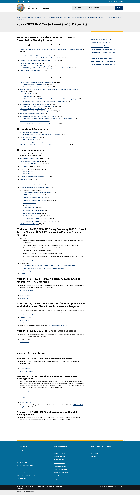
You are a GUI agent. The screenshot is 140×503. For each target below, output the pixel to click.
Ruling (37, 153)
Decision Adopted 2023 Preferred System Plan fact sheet (41, 57)
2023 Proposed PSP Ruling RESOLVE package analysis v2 (38, 106)
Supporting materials (29, 139)
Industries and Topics (28, 17)
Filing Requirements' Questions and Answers (32, 185)
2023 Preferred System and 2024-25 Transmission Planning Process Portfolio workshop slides (49, 265)
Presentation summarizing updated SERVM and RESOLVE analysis (38, 60)
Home (18, 17)
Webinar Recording (25, 295)
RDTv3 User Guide (24, 166)
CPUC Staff (26, 392)
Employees (20, 488)
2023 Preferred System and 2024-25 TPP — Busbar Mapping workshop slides (44, 101)
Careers (56, 479)
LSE (21, 70)
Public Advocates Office (60, 469)
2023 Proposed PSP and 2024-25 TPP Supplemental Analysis (36, 82)
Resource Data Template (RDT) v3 (29, 164)
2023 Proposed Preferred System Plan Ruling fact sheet (38, 111)
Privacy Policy (41, 486)
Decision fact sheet (28, 53)
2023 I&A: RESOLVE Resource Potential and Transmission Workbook (41, 134)
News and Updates (59, 459)
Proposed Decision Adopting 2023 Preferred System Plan (35, 56)
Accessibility (50, 486)
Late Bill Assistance (22, 459)
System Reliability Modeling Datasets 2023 (103, 49)
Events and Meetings (59, 463)
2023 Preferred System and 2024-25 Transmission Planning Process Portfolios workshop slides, (49, 99)
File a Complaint (21, 456)
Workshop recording (28, 96)
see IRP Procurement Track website (58, 325)
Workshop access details (26, 261)
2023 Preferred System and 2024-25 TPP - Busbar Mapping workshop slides (43, 268)
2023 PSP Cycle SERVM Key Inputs (29, 63)
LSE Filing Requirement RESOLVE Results (34, 197)
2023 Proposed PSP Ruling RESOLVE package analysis (34, 104)
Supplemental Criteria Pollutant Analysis (34, 84)
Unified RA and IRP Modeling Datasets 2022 (103, 52)
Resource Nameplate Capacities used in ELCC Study (37, 192)
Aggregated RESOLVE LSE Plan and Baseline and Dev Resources (37, 123)
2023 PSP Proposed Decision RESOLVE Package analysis (35, 66)
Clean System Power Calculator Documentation (33, 176)
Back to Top (20, 486)
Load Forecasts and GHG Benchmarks (30, 161)
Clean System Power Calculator (31, 213)
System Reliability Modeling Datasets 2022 (103, 64)
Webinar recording (25, 320)
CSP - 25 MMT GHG (28, 174)
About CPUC (57, 476)
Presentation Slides (25, 293)
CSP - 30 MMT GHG (28, 171)
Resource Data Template (30, 207)
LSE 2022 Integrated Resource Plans (101, 42)
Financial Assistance (22, 469)
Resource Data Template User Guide (33, 210)
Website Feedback (21, 478)
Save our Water (95, 453)
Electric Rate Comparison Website (26, 475)
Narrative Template (25, 179)
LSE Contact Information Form (28, 182)
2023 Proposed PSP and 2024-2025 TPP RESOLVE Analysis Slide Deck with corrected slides (47, 118)
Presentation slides (25, 366)
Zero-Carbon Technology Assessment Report (32, 142)
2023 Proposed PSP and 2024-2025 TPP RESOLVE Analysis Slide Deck (38, 116)
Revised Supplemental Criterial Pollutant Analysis (37, 87)
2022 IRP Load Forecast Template (29, 224)
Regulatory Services (59, 453)
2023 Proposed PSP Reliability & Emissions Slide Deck (34, 121)
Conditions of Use (30, 486)
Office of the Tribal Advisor (61, 472)
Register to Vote (95, 450)
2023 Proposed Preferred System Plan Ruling (32, 109)
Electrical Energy (40, 17)
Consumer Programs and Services (26, 472)
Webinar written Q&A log (27, 371)
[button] (119, 8)
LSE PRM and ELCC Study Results (32, 195)
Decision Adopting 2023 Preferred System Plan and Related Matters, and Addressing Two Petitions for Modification (51, 49)
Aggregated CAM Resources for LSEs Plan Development (35, 187)
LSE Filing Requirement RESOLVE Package (34, 200)
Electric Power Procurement (55, 17)
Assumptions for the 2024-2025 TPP (101, 39)
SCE (24, 397)
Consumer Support (59, 450)
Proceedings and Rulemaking (62, 466)
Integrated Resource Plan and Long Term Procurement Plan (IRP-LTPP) (84, 17)
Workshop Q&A (27, 93)
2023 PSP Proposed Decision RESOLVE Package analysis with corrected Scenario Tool (46, 68)
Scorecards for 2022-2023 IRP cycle (31, 70)
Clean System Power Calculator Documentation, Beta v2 (38, 221)
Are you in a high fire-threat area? (26, 465)
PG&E (24, 394)
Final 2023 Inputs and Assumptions (29, 132)
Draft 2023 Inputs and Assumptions (29, 137)
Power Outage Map (22, 462)
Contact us (59, 486)
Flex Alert (93, 456)
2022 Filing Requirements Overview (29, 158)
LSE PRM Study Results (29, 203)
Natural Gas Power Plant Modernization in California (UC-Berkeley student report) (43, 145)
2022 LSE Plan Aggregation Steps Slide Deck (32, 113)
